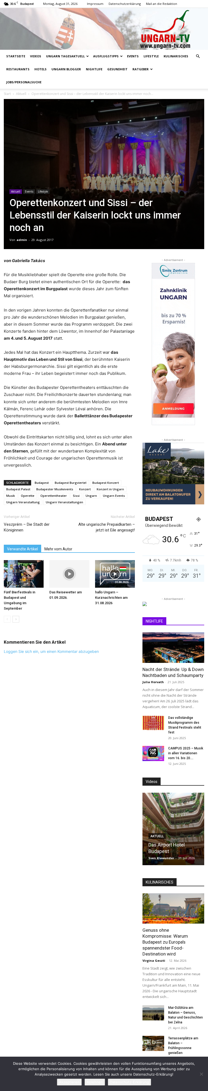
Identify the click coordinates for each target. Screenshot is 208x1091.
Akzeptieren (69, 1082)
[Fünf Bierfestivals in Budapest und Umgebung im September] (24, 573)
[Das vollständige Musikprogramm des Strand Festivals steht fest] (153, 722)
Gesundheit (117, 69)
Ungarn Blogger (66, 69)
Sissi (76, 496)
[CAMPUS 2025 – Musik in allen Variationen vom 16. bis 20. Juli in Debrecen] (153, 753)
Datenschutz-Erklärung (129, 1082)
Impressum (95, 4)
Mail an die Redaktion (161, 4)
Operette (27, 496)
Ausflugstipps (106, 56)
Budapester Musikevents (54, 489)
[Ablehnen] (201, 1074)
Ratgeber (140, 69)
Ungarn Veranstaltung (23, 502)
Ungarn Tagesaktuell (65, 56)
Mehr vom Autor (58, 549)
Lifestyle (151, 56)
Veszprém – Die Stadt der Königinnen (27, 527)
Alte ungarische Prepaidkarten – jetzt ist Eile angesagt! (106, 527)
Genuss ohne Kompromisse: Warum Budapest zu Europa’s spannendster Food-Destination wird (165, 942)
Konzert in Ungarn (110, 489)
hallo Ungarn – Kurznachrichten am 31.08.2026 (111, 597)
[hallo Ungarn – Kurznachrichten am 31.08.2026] (115, 573)
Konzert (85, 489)
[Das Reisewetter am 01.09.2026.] (69, 573)
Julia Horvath (153, 682)
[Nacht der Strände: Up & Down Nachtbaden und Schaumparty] (173, 647)
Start (7, 93)
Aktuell (21, 93)
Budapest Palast (18, 489)
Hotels (40, 69)
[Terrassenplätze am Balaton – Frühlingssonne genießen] (153, 1043)
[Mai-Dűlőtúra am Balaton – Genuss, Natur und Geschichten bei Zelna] (153, 1012)
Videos (35, 56)
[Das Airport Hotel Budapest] (173, 829)
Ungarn (91, 496)
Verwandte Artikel (22, 549)
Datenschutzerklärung (125, 4)
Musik (10, 496)
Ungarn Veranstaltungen (64, 502)
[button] (197, 56)
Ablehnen (95, 1082)
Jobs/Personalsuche (23, 82)
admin (22, 240)
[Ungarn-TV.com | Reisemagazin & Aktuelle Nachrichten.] (104, 29)
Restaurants (18, 69)
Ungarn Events (114, 496)
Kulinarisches (176, 56)
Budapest (42, 483)
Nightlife (94, 69)
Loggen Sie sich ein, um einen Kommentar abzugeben (51, 651)
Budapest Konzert (105, 483)
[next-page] (15, 619)
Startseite (15, 56)
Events (133, 56)
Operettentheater (53, 496)
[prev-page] (7, 619)
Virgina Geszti (153, 960)
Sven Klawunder (161, 858)
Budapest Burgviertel (70, 483)
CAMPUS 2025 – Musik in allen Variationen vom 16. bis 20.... (185, 753)
